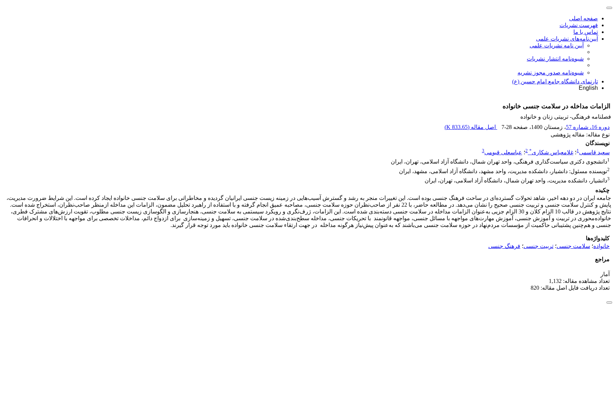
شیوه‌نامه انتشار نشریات (555, 59)
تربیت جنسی (538, 246)
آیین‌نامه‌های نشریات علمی (567, 39)
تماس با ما (585, 32)
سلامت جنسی (573, 246)
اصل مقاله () (471, 127)
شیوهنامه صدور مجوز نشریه (550, 72)
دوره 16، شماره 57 (588, 127)
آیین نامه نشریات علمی (557, 45)
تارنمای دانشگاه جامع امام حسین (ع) (555, 81)
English (588, 88)
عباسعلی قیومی (503, 152)
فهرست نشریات (578, 25)
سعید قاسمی (594, 152)
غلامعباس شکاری (551, 152)
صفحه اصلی (583, 18)
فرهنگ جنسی (504, 246)
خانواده (601, 246)
